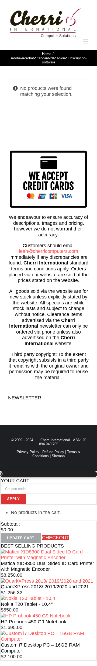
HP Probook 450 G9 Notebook (33, 621)
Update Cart (20, 538)
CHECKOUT (55, 537)
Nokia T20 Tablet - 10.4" (27, 604)
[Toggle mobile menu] (86, 41)
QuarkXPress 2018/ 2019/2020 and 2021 (45, 586)
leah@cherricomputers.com (48, 251)
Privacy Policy (28, 452)
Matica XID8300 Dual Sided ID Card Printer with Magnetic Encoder (47, 566)
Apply (13, 499)
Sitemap (58, 456)
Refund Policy (53, 452)
